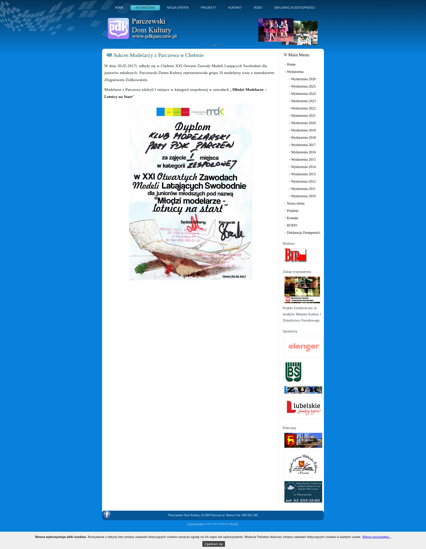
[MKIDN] (302, 289)
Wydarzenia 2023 (303, 101)
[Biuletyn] (296, 255)
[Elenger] (304, 346)
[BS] (293, 371)
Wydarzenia (145, 7)
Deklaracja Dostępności (294, 7)
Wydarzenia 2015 (303, 159)
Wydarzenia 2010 (303, 196)
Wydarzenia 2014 (303, 167)
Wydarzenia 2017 (303, 145)
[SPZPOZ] (303, 491)
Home (119, 7)
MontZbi (234, 524)
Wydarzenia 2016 (303, 152)
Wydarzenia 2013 (303, 174)
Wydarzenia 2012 (303, 181)
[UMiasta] (303, 440)
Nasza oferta (178, 7)
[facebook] (106, 514)
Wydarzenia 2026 (303, 79)
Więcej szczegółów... (376, 537)
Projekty (208, 7)
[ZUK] (303, 389)
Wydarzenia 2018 (303, 137)
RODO (258, 7)
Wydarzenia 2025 (303, 86)
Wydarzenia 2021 (303, 115)
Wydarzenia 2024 (303, 94)
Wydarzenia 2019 (303, 130)
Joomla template (195, 524)
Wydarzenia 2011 (303, 189)
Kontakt (235, 7)
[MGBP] (303, 464)
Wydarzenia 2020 (303, 123)
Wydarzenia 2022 (303, 108)
